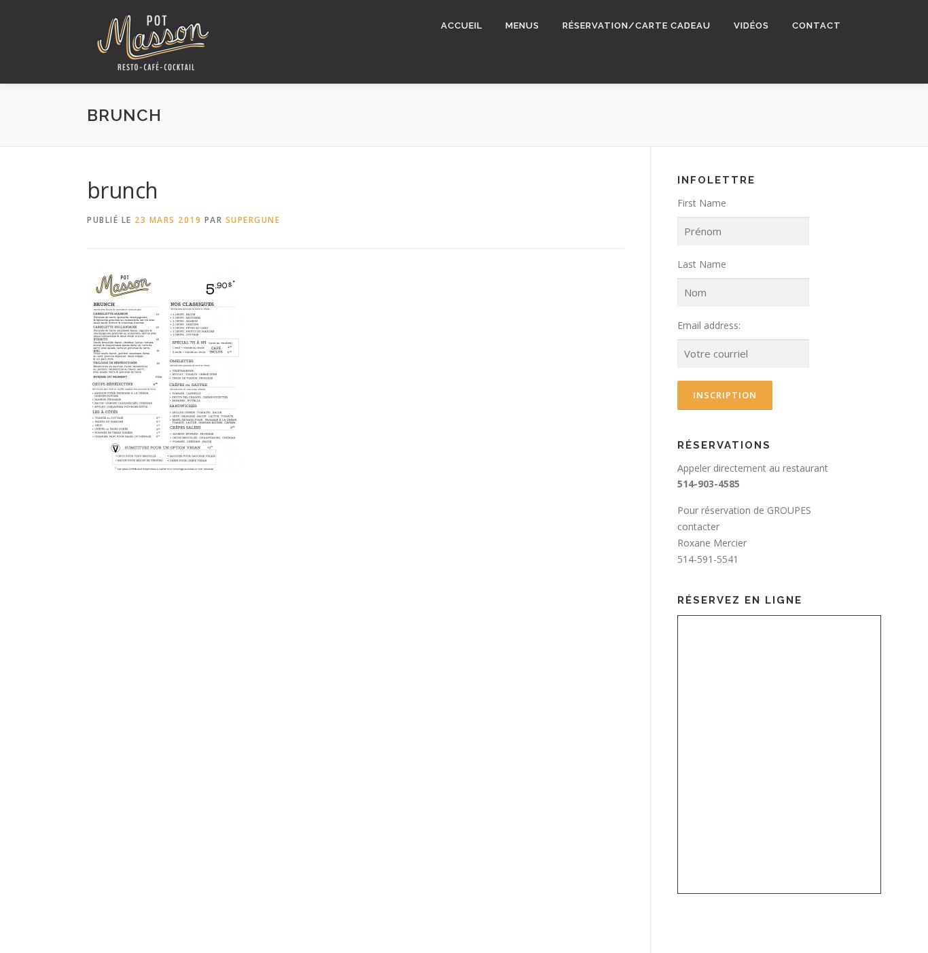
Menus (522, 25)
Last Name (701, 264)
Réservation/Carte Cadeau (637, 25)
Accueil (461, 25)
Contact (816, 25)
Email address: (708, 325)
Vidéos (751, 25)
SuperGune (253, 220)
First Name (701, 202)
